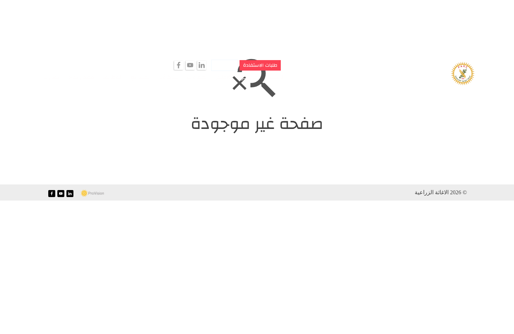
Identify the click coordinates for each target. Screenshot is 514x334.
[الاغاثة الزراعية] (463, 74)
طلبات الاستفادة (260, 65)
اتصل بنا (51, 77)
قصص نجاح (81, 77)
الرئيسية (275, 77)
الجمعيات (224, 65)
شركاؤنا (168, 77)
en (30, 76)
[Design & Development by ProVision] (92, 193)
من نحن (248, 77)
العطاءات (197, 77)
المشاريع (141, 77)
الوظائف (112, 77)
